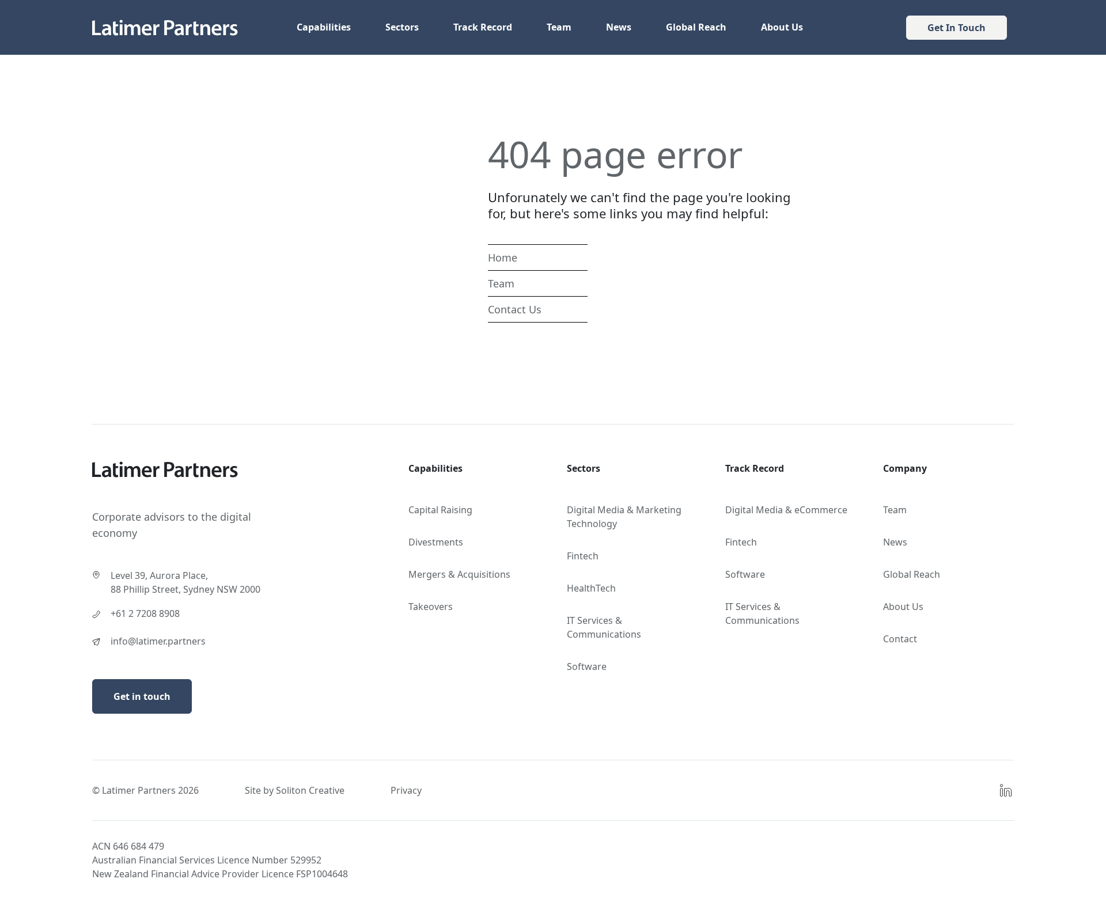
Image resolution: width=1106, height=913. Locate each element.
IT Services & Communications (604, 627)
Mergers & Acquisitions (459, 574)
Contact (900, 638)
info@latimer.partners (158, 641)
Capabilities (324, 27)
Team (559, 27)
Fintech (583, 556)
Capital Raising (440, 509)
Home (502, 257)
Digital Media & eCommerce (786, 509)
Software (587, 666)
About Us (782, 27)
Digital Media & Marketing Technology (624, 516)
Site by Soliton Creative (294, 790)
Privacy (406, 790)
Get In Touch (956, 27)
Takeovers (430, 606)
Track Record (482, 27)
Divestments (435, 542)
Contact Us (514, 309)
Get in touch (142, 696)
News (618, 27)
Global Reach (696, 27)
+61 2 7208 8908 (145, 613)
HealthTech (591, 588)
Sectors (402, 27)
